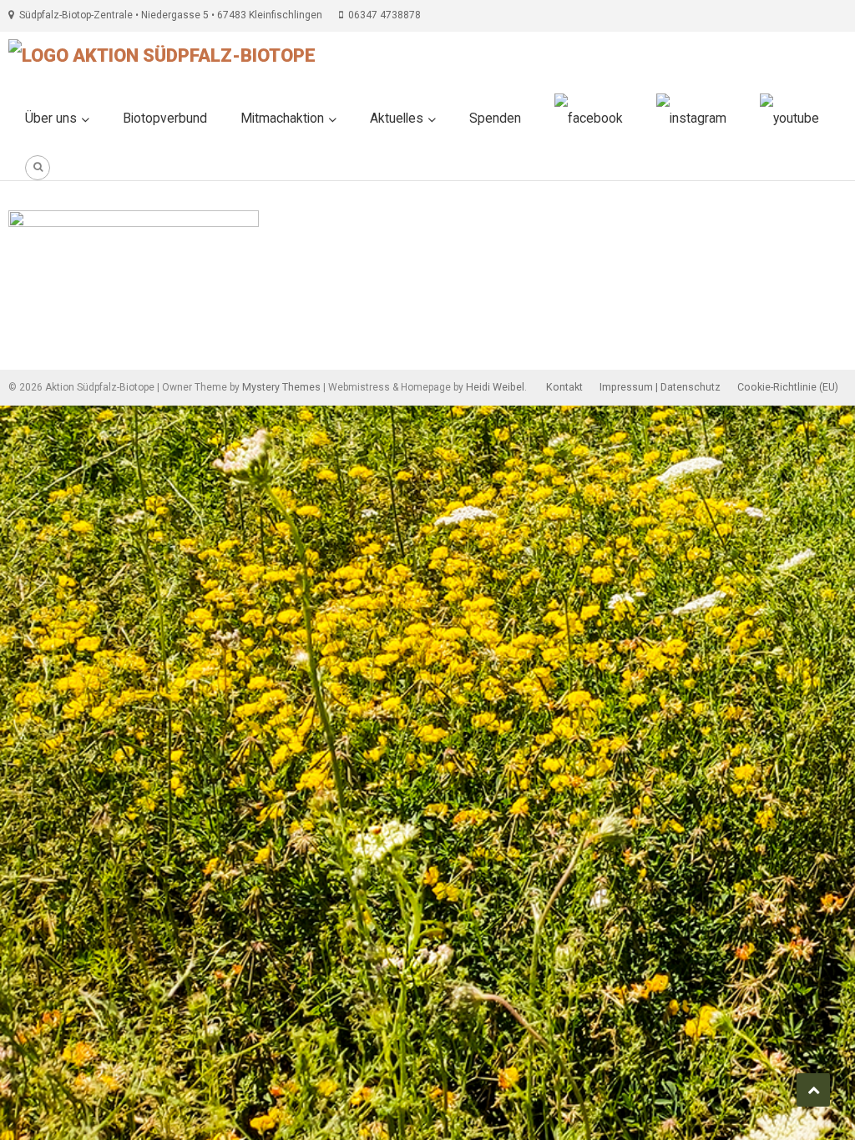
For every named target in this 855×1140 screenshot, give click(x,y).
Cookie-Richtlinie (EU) (787, 387)
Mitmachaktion (282, 118)
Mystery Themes (281, 387)
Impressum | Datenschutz (660, 387)
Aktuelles (396, 118)
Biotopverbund (165, 118)
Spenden (495, 118)
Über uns (51, 118)
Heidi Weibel (495, 387)
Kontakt (564, 387)
